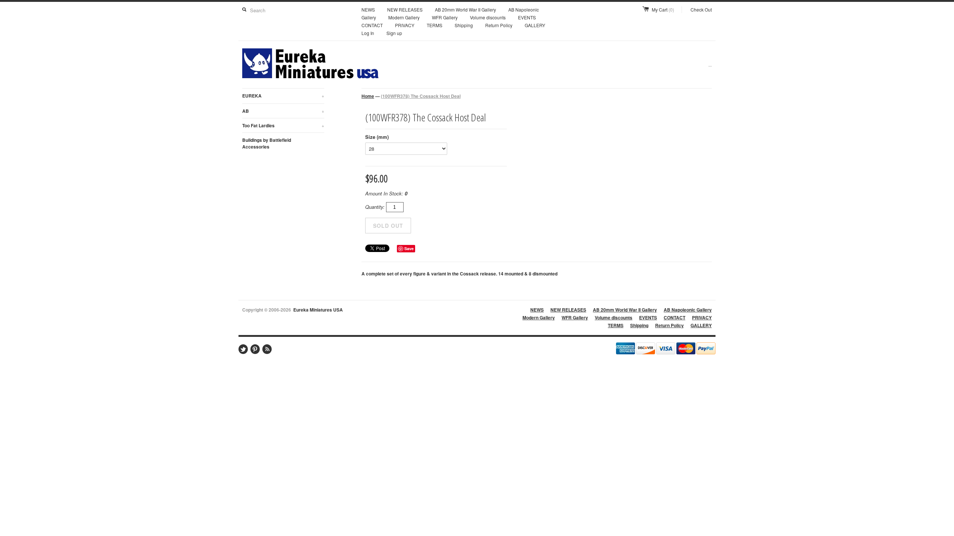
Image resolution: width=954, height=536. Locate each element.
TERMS (434, 25)
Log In (367, 33)
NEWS (368, 9)
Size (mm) (377, 136)
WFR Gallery (445, 17)
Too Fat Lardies (283, 125)
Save (409, 248)
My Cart (663, 9)
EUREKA (283, 95)
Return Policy (498, 25)
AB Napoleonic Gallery (688, 309)
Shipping (464, 25)
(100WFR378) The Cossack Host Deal (421, 96)
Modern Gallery (404, 17)
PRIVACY (404, 25)
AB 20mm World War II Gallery (465, 9)
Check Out (701, 9)
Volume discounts (488, 17)
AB (283, 111)
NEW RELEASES (405, 9)
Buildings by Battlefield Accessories (266, 143)
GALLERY (535, 25)
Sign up (394, 33)
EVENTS (527, 17)
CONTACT (372, 25)
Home (367, 96)
